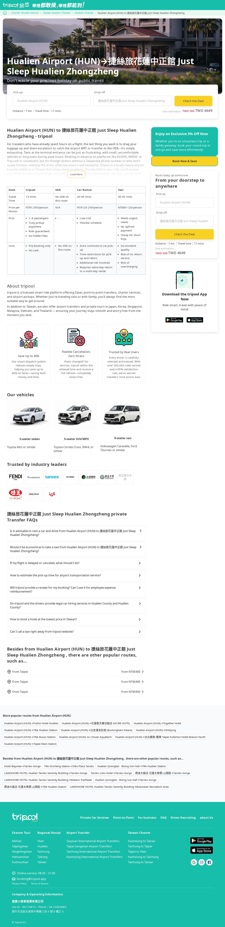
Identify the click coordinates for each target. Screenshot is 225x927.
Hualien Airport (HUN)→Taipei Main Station (30, 744)
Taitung (42, 857)
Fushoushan (20, 862)
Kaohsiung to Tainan (141, 841)
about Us (206, 818)
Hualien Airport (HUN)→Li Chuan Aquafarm (85, 737)
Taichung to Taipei (140, 846)
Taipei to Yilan (137, 851)
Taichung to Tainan (140, 862)
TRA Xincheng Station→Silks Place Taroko (69, 766)
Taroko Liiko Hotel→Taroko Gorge (111, 773)
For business (147, 818)
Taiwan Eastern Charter (56, 12)
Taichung (43, 851)
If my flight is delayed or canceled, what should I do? (44, 563)
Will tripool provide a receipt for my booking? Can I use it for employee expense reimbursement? (63, 589)
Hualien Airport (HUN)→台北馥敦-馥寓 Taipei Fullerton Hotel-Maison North (160, 737)
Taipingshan (20, 846)
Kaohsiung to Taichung (143, 857)
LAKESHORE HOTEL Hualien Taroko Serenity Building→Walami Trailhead (48, 780)
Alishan (17, 841)
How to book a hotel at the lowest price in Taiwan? (43, 619)
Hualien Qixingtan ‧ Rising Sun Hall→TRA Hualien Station (131, 766)
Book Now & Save (184, 161)
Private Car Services (94, 818)
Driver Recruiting (183, 818)
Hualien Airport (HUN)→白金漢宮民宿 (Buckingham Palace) (96, 730)
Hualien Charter (84, 12)
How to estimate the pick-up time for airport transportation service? (55, 575)
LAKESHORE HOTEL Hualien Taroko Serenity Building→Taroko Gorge (45, 773)
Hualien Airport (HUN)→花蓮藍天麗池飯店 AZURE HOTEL (96, 723)
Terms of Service (39, 883)
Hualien (42, 846)
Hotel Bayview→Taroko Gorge (22, 766)
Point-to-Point (123, 818)
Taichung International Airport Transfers (93, 851)
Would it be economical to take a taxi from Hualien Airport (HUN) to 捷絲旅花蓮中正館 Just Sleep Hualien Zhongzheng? (73, 549)
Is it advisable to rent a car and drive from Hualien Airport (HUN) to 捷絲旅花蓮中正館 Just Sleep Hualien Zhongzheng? (73, 533)
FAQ (163, 818)
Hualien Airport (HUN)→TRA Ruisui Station (30, 737)
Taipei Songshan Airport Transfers (89, 846)
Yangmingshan (22, 851)
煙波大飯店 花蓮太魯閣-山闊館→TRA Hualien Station (35, 786)
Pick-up (18, 92)
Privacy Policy (19, 883)
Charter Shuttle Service (25, 12)
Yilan (40, 841)
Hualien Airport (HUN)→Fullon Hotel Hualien (31, 723)
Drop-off (99, 92)
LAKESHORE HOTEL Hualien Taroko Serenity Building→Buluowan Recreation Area (119, 786)
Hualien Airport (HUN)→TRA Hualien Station (30, 730)
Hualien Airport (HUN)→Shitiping (156, 730)
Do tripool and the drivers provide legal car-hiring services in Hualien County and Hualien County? (69, 605)
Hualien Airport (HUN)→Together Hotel (157, 723)
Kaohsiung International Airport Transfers (94, 857)
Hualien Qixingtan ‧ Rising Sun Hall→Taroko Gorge (125, 780)
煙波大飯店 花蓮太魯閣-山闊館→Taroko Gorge (162, 773)
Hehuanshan (20, 857)
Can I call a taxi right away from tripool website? (42, 631)
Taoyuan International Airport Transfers (92, 841)
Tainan (41, 862)
